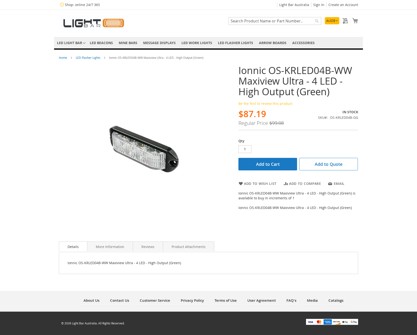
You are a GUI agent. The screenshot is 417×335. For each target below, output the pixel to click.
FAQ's (291, 300)
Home (63, 58)
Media (312, 300)
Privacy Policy (192, 300)
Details (73, 246)
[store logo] (92, 23)
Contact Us (119, 300)
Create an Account (343, 4)
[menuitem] (70, 42)
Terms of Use (226, 300)
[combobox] (274, 21)
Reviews (147, 246)
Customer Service (155, 300)
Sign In (318, 4)
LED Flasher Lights (88, 58)
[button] (332, 20)
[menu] (208, 42)
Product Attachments (189, 246)
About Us (91, 300)
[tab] (73, 246)
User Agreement (261, 300)
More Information (110, 246)
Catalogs (335, 300)
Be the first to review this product (265, 103)
